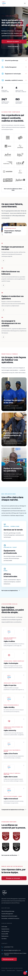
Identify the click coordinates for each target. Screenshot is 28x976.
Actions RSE (4, 933)
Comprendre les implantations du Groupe (12, 809)
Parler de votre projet (8, 959)
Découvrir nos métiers (13, 41)
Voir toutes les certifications (9, 855)
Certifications (5, 931)
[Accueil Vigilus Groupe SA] (3, 3)
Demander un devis (11, 970)
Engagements (20, 970)
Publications (4, 936)
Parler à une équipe (13, 46)
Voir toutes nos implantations (9, 590)
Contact (3, 970)
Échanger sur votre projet (13, 878)
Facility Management (7, 913)
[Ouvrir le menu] (25, 3)
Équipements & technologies (9, 916)
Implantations (5, 929)
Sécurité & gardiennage (7, 911)
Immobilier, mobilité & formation (10, 918)
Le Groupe (4, 926)
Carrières (4, 938)
